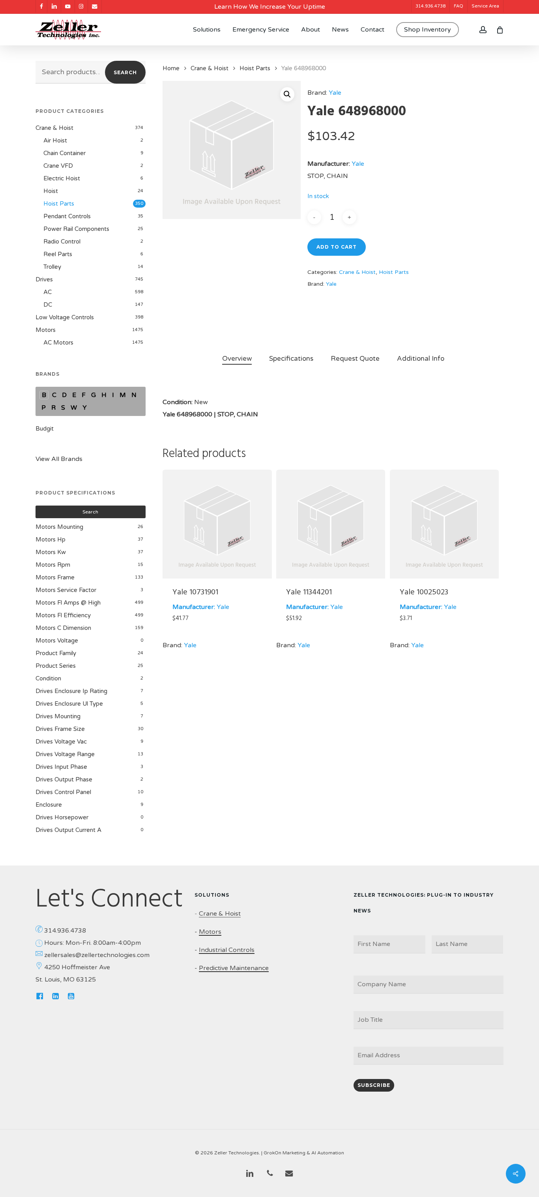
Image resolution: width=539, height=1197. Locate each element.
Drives (44, 279)
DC (47, 304)
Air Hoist (55, 140)
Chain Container (64, 153)
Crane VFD (58, 165)
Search (125, 72)
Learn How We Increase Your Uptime (269, 7)
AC (47, 292)
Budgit (45, 428)
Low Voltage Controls (65, 317)
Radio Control (61, 241)
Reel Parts (57, 254)
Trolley (52, 266)
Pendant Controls (67, 216)
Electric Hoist (61, 178)
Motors (46, 329)
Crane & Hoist (54, 127)
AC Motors (58, 342)
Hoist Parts (58, 203)
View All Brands (59, 459)
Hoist (50, 191)
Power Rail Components (76, 228)
